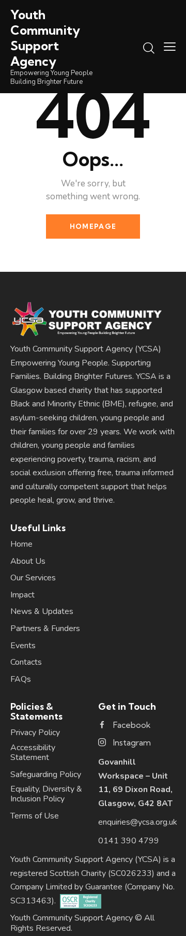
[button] (170, 46)
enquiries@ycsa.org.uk (137, 822)
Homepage (93, 226)
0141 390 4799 (128, 840)
